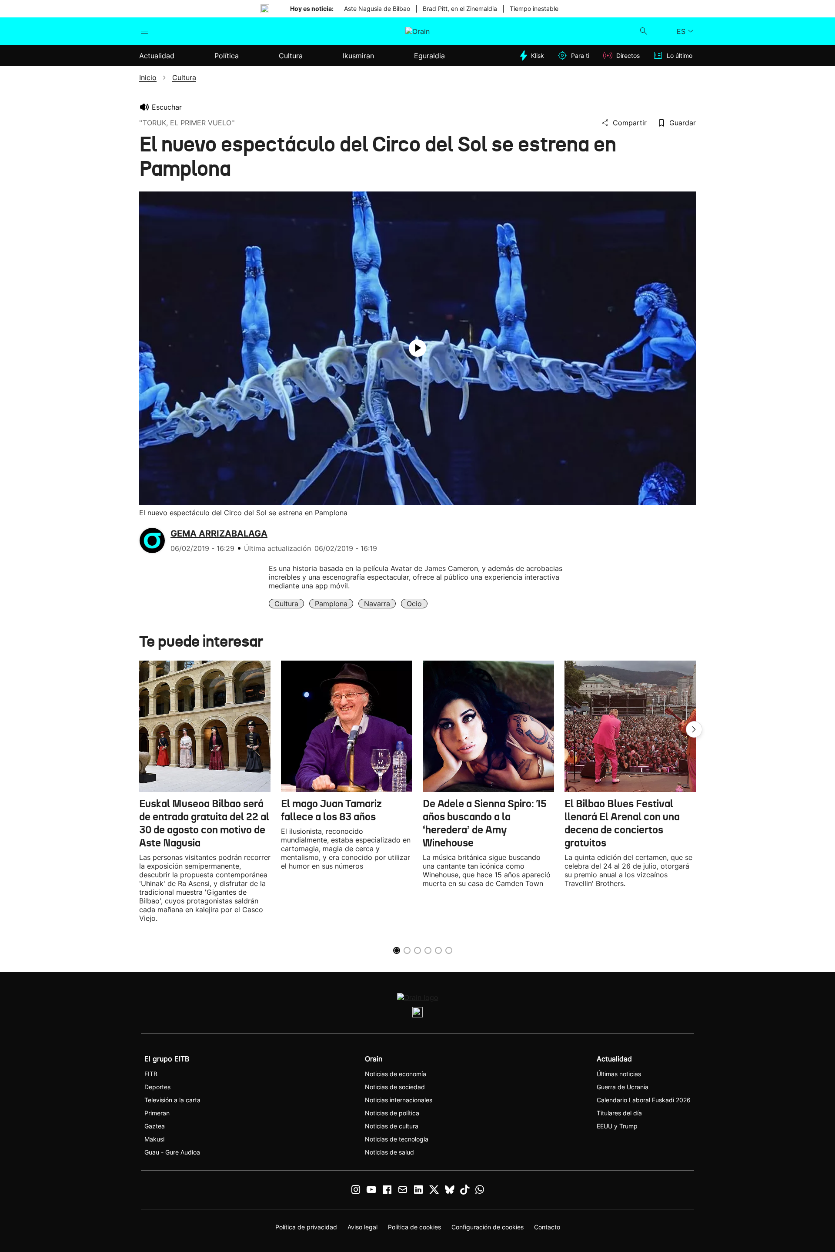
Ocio (414, 603)
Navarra (377, 603)
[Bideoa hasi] (417, 348)
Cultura (286, 603)
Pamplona (331, 603)
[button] (694, 729)
